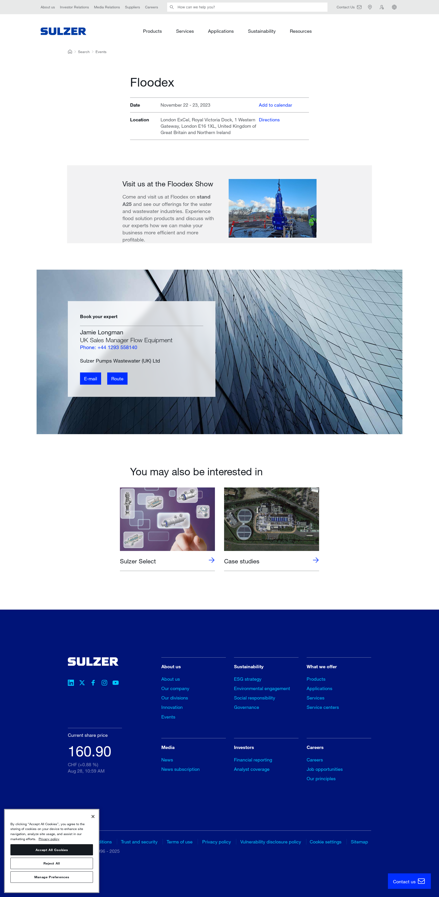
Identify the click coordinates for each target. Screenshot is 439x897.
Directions (269, 119)
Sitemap (359, 841)
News (167, 759)
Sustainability (262, 31)
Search (84, 52)
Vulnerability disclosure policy (270, 841)
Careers (151, 7)
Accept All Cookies (52, 850)
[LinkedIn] (71, 683)
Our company (175, 688)
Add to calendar (275, 105)
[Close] (93, 816)
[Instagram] (104, 683)
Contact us (405, 881)
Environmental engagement (262, 688)
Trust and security (139, 841)
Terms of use (180, 841)
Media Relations (107, 7)
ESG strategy (247, 679)
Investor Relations (74, 7)
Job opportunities (325, 769)
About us (48, 7)
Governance (246, 707)
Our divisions (174, 697)
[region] (51, 851)
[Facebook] (93, 683)
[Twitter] (82, 683)
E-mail (90, 378)
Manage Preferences (51, 877)
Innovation (172, 707)
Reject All (51, 863)
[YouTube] (116, 683)
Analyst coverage (252, 769)
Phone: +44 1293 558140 (108, 347)
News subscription (180, 769)
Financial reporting (253, 759)
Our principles (321, 778)
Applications (221, 31)
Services (185, 31)
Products (152, 31)
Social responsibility (254, 697)
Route (117, 378)
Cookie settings (325, 841)
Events (101, 52)
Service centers (323, 707)
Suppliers (132, 7)
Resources (301, 31)
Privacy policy (216, 841)
